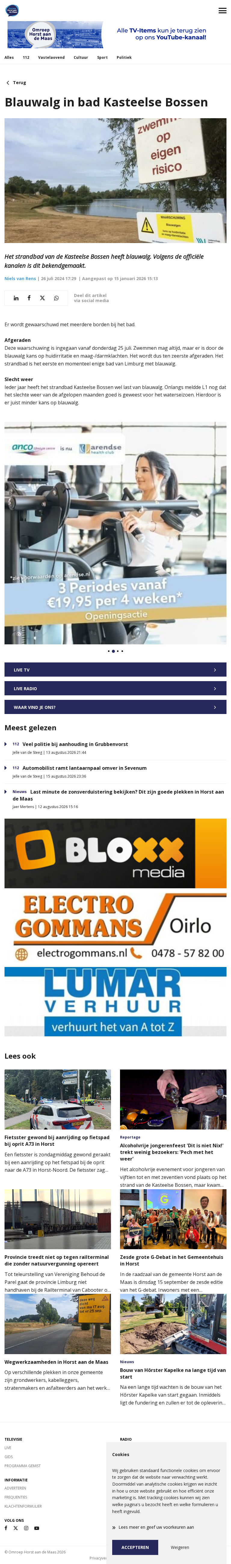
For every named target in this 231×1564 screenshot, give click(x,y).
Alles (9, 57)
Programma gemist (23, 1465)
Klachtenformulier (23, 1506)
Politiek (124, 57)
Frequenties (16, 1497)
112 (26, 57)
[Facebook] (6, 1528)
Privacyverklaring (104, 1558)
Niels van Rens (20, 278)
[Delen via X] (42, 298)
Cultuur (81, 57)
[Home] (58, 10)
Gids (9, 1456)
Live (8, 1447)
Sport (102, 57)
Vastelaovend (51, 57)
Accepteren (135, 1547)
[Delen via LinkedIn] (16, 298)
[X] (15, 1528)
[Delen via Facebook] (29, 298)
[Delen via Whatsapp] (56, 298)
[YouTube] (36, 1528)
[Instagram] (26, 1528)
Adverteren (15, 1488)
